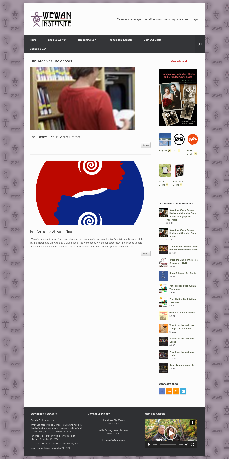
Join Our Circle (152, 39)
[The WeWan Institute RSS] (176, 391)
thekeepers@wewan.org (113, 439)
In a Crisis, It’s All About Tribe (52, 231)
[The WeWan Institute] (51, 19)
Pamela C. (36, 420)
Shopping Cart (38, 48)
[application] (171, 433)
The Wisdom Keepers (120, 39)
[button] (170, 433)
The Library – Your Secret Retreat (55, 136)
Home (33, 39)
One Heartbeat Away (41, 447)
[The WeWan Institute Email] (183, 391)
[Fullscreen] (192, 444)
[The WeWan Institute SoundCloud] (169, 391)
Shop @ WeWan (57, 39)
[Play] (149, 444)
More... (146, 145)
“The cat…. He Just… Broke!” (45, 443)
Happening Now (87, 39)
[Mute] (187, 444)
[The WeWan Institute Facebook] (162, 391)
